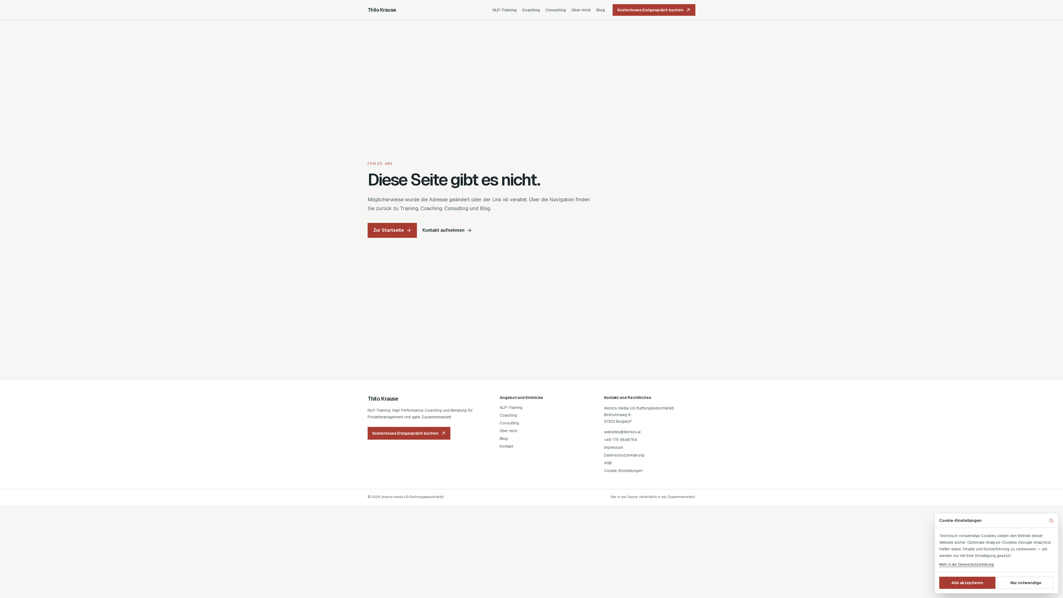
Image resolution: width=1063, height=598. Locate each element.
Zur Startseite (388, 230)
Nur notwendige (1025, 582)
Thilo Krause (382, 10)
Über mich (581, 9)
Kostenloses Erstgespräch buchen (650, 9)
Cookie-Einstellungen (623, 470)
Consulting (555, 9)
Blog (600, 9)
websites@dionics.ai (622, 431)
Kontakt (506, 446)
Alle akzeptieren (967, 582)
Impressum (613, 447)
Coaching (531, 9)
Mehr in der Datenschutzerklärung (966, 564)
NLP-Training (504, 9)
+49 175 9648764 (620, 439)
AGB (608, 462)
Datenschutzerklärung (624, 455)
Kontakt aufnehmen (443, 230)
